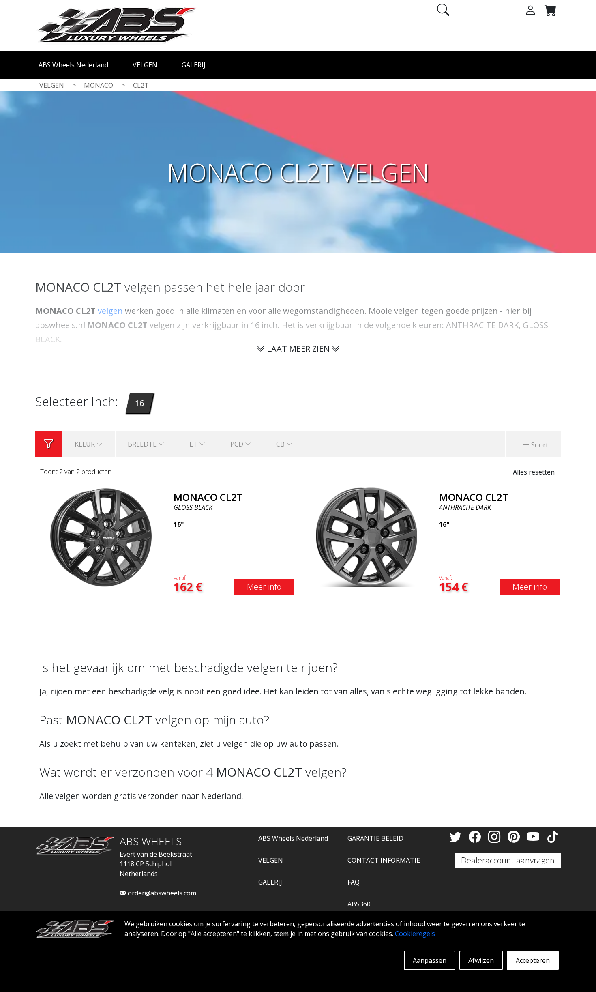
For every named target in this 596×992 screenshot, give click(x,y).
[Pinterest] (515, 836)
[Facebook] (476, 836)
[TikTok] (553, 836)
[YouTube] (535, 836)
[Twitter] (457, 836)
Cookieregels (415, 933)
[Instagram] (496, 836)
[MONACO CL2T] (101, 536)
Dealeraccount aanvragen (508, 860)
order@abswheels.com (161, 893)
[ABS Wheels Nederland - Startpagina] (116, 24)
